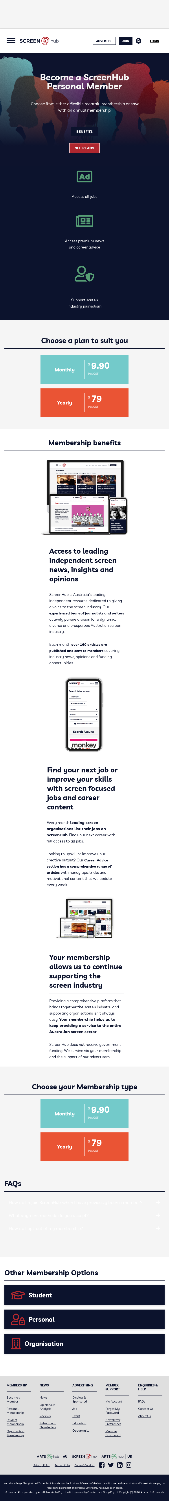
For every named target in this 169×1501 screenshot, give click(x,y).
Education (79, 1423)
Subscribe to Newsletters (48, 1425)
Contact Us (145, 1409)
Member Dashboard (113, 1433)
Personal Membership (15, 1411)
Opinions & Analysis (47, 1407)
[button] (158, 1202)
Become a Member (13, 1399)
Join (125, 41)
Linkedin (120, 1465)
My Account (113, 1401)
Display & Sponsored (79, 1399)
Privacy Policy (41, 1465)
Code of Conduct (85, 1465)
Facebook (102, 1465)
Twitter (111, 1465)
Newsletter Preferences (113, 1422)
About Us (144, 1416)
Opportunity (80, 1430)
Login (154, 41)
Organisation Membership (15, 1433)
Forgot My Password (112, 1411)
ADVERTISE (104, 41)
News (43, 1397)
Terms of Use (62, 1465)
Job (74, 1409)
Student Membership (15, 1422)
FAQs (141, 1401)
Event (76, 1416)
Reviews (45, 1416)
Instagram (128, 1465)
